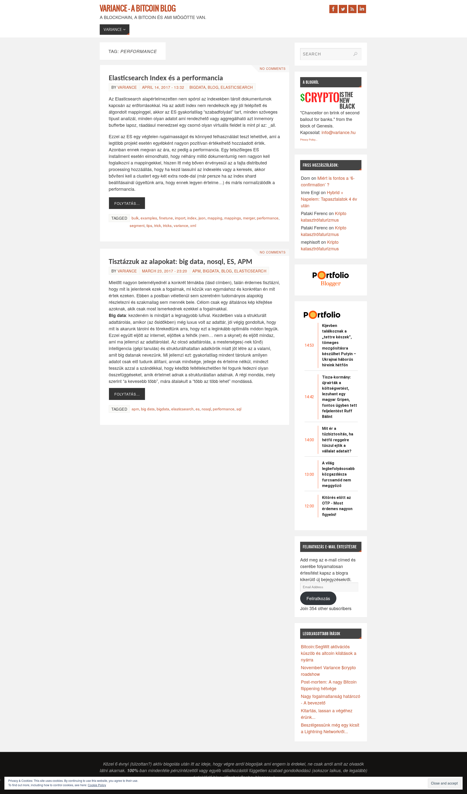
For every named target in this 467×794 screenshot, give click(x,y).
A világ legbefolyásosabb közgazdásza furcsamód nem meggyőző (338, 474)
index (192, 217)
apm (196, 270)
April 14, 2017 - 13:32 (163, 87)
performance (267, 217)
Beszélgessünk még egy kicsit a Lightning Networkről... (330, 728)
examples (149, 217)
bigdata (197, 87)
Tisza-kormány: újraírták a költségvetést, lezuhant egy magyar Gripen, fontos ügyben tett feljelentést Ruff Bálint (339, 397)
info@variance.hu (339, 132)
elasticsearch (182, 408)
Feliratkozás (318, 598)
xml (193, 225)
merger (249, 217)
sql (238, 408)
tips (149, 225)
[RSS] (352, 9)
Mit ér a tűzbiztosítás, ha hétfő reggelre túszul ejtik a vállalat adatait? (337, 439)
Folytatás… (127, 203)
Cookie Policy (97, 785)
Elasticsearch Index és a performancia (166, 78)
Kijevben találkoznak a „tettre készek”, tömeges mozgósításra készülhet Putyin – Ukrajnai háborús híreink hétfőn (339, 345)
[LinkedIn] (362, 9)
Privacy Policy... (308, 139)
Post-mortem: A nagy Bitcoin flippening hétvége (329, 684)
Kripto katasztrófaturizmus (323, 216)
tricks (167, 225)
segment (137, 225)
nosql (206, 408)
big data (148, 408)
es (198, 408)
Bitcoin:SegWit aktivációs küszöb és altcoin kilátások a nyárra (328, 653)
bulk (135, 217)
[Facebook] (333, 9)
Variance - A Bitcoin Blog (138, 9)
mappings (232, 217)
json (202, 217)
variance (127, 87)
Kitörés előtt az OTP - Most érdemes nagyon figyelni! (337, 506)
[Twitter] (343, 9)
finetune (166, 217)
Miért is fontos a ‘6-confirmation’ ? (328, 181)
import (180, 217)
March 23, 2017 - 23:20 (164, 270)
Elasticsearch (237, 87)
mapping (214, 217)
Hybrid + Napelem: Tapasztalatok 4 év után (329, 198)
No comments (273, 68)
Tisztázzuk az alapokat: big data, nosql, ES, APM (180, 262)
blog (213, 87)
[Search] (355, 54)
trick (157, 225)
